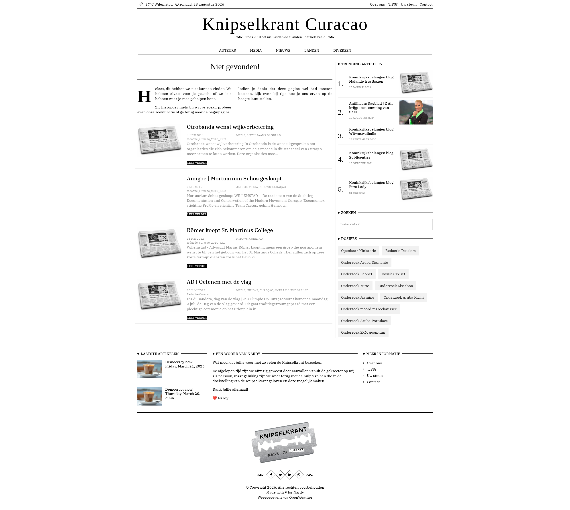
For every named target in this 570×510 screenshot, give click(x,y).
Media (256, 50)
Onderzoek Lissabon (396, 286)
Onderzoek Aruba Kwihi (404, 297)
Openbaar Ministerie (358, 250)
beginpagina (219, 112)
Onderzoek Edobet (356, 274)
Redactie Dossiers (400, 250)
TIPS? (393, 4)
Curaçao (279, 187)
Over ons (377, 4)
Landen (311, 50)
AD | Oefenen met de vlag (219, 281)
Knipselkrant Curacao (285, 24)
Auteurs (227, 50)
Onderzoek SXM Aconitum (363, 332)
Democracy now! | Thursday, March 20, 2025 (182, 393)
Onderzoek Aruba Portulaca (364, 320)
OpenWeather (300, 497)
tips (283, 93)
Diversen (342, 50)
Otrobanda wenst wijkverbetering (230, 126)
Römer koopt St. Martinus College (230, 230)
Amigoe (242, 187)
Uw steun (409, 4)
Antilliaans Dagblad (264, 135)
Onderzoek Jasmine (357, 297)
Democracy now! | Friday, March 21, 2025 (185, 364)
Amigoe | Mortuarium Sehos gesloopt (234, 178)
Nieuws (283, 50)
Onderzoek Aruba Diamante (364, 262)
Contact (426, 4)
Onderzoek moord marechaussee (369, 309)
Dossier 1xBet (393, 274)
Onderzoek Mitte (355, 286)
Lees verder (197, 163)
